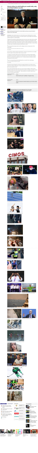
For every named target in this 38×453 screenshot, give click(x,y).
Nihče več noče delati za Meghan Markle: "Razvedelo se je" (7, 412)
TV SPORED (2, 0)
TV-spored (23, 3)
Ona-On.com (19, 3)
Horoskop (29, 3)
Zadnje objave (10, 403)
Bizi (4, 0)
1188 (9, 0)
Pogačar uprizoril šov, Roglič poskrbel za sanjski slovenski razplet (6, 406)
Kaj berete (3, 403)
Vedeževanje (12, 3)
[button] (1, 2)
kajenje (2, 19)
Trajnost (9, 3)
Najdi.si (6, 0)
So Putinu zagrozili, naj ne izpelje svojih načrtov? (7, 409)
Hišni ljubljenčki (16, 3)
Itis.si (7, 0)
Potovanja (26, 3)
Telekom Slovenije (36, 0)
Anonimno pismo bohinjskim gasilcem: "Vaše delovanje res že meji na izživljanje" (7, 415)
